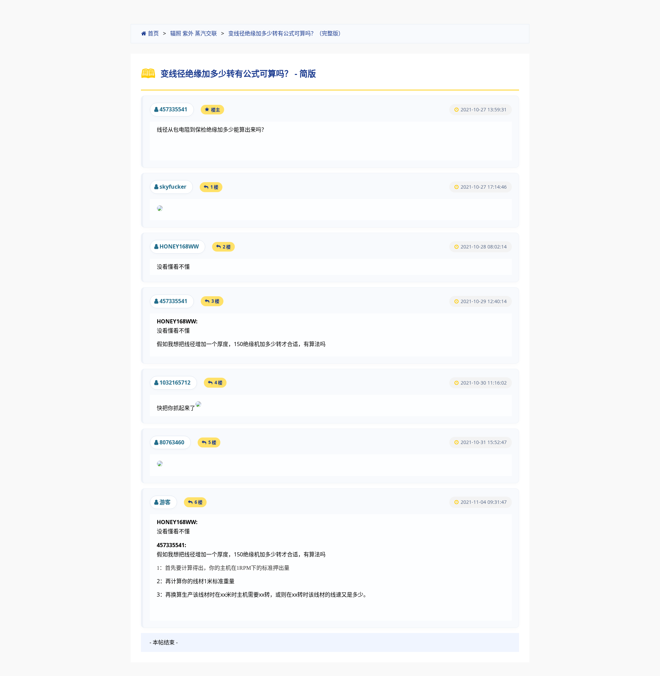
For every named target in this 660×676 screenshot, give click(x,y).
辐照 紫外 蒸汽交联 (193, 33)
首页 (152, 33)
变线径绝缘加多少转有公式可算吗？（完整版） (286, 33)
